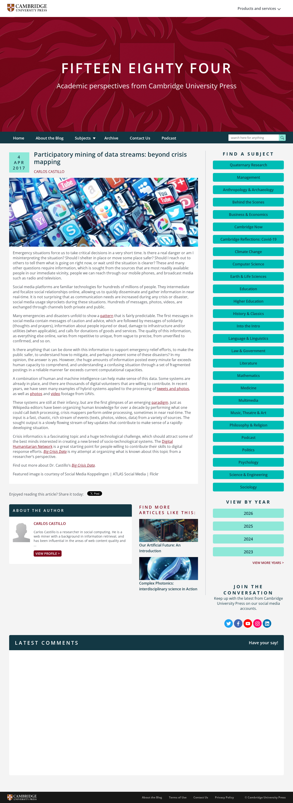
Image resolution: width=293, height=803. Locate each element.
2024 (248, 539)
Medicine (248, 387)
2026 (248, 513)
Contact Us (140, 138)
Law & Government (248, 350)
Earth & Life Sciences (248, 276)
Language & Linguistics (248, 338)
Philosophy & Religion (248, 425)
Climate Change (248, 251)
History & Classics (248, 313)
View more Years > (268, 562)
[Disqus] (146, 712)
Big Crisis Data (83, 465)
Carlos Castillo (50, 523)
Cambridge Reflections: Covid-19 (248, 239)
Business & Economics (248, 214)
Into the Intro (248, 326)
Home (18, 138)
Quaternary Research (248, 164)
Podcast (169, 138)
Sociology (248, 487)
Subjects (83, 138)
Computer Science (248, 264)
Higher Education (248, 301)
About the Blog (49, 138)
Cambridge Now (248, 226)
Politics (248, 449)
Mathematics (248, 375)
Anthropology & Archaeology (248, 189)
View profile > (47, 553)
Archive (111, 138)
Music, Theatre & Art (248, 412)
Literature (248, 363)
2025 (248, 526)
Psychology (248, 462)
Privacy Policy (224, 797)
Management (248, 177)
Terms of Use (178, 797)
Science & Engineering (248, 474)
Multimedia (248, 400)
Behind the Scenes (248, 202)
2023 (248, 552)
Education (248, 288)
